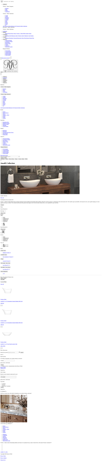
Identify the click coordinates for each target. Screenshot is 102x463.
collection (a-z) (5, 218)
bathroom (4, 4)
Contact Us (7, 45)
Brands (4, 32)
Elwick (6, 23)
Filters (2, 279)
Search (22, 352)
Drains (6, 10)
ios (5, 25)
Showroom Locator (8, 46)
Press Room (7, 42)
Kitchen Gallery (21, 35)
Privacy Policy (3, 367)
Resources (7, 38)
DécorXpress (26, 38)
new (1, 215)
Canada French (8, 52)
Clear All (2, 284)
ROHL (24, 33)
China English (8, 55)
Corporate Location (8, 41)
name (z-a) (5, 221)
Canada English (8, 51)
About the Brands (8, 40)
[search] (13, 156)
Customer (4, 383)
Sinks (6, 9)
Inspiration (5, 34)
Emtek (27, 33)
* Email (1, 360)
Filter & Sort (3, 213)
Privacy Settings (3, 457)
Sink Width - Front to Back (5, 267)
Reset (2, 278)
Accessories (7, 11)
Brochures (11, 38)
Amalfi (6, 15)
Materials (26, 35)
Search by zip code (4, 352)
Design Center (8, 43)
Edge (6, 20)
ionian (6, 24)
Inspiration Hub (8, 35)
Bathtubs (6, 8)
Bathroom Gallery (14, 35)
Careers (6, 44)
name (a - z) (5, 239)
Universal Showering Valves (18, 38)
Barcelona (7, 17)
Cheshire (6, 18)
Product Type (3, 250)
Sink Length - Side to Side (5, 263)
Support (4, 81)
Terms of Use (2, 368)
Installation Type (4, 254)
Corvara (6, 19)
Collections (5, 31)
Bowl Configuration (4, 271)
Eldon (6, 21)
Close (3, 230)
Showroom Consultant (6, 386)
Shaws (15, 33)
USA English (7, 50)
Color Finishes (31, 35)
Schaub (30, 33)
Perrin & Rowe (11, 33)
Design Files (31, 38)
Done (5, 278)
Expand (2, 204)
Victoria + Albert (20, 33)
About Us (4, 39)
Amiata (6, 16)
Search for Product (3, 156)
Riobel (6, 33)
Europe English (8, 53)
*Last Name (2, 377)
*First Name (2, 376)
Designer (3, 384)
